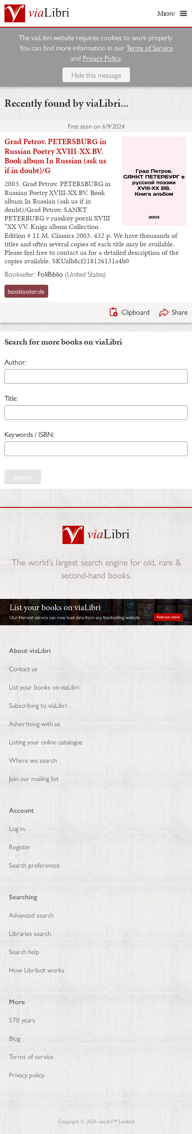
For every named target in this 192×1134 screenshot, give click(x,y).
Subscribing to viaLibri (38, 705)
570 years (22, 1019)
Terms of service (31, 1056)
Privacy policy (26, 1074)
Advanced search (31, 914)
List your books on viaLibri (44, 686)
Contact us (23, 668)
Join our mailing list (33, 778)
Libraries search (30, 933)
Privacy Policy (102, 58)
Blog (14, 1038)
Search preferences (34, 864)
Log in (17, 828)
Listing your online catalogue (46, 741)
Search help (24, 951)
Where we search (33, 759)
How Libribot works (36, 969)
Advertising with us (34, 723)
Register (20, 846)
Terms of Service (149, 47)
